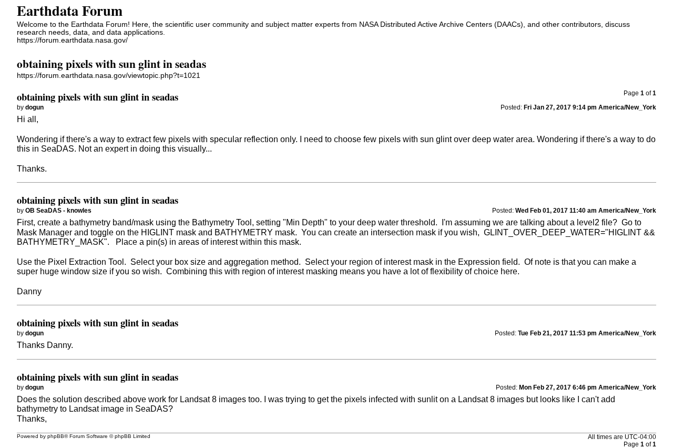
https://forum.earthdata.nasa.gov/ (72, 40)
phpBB (55, 436)
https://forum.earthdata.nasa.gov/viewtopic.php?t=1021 (108, 75)
